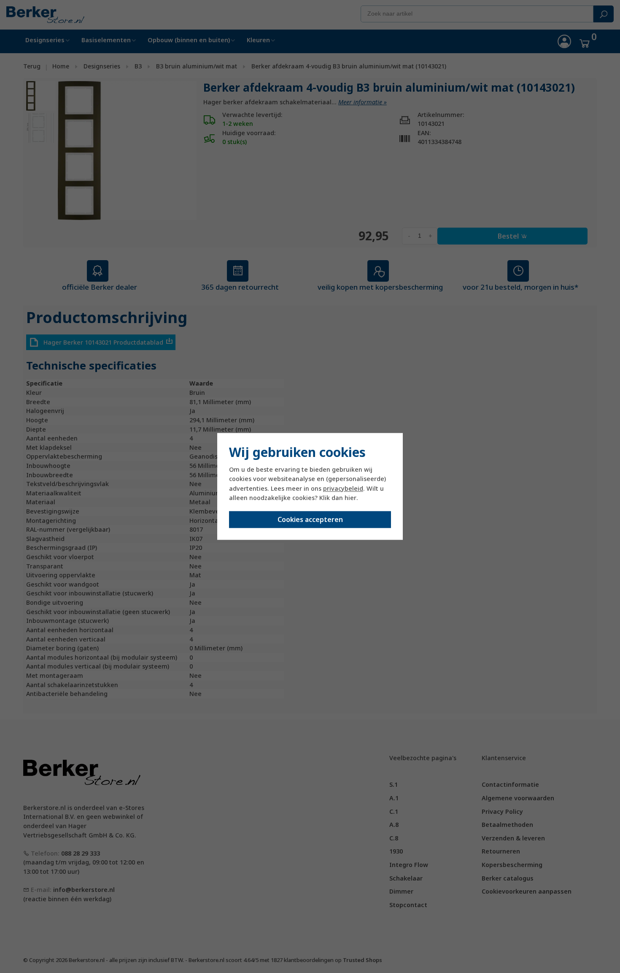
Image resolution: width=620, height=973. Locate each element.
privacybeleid (343, 488)
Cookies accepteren (310, 520)
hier (350, 498)
